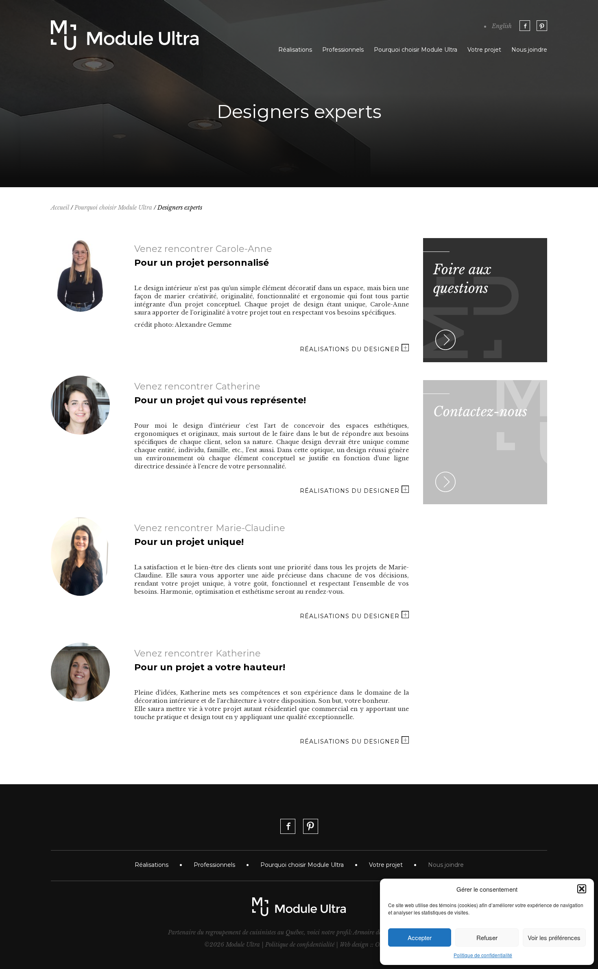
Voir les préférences (554, 937)
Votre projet (484, 49)
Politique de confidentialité (483, 955)
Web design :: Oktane (367, 944)
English (502, 26)
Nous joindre (529, 49)
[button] (582, 889)
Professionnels (343, 49)
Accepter (420, 937)
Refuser (487, 937)
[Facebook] (524, 25)
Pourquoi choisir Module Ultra (415, 49)
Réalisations (295, 49)
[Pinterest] (542, 25)
